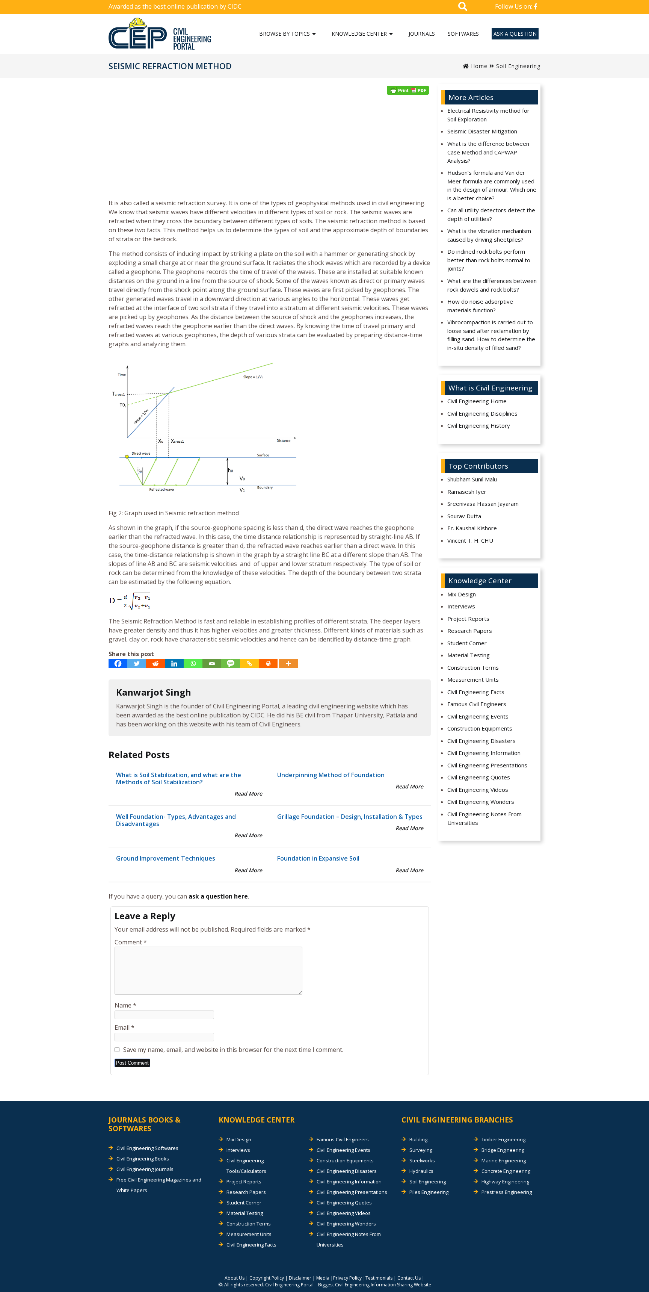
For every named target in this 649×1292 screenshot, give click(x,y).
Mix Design (461, 594)
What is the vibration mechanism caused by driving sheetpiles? (489, 235)
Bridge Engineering (502, 1150)
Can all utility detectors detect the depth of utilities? (491, 214)
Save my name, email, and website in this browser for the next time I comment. (233, 1049)
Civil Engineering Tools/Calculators (246, 1165)
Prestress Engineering (506, 1192)
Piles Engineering (428, 1192)
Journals (422, 33)
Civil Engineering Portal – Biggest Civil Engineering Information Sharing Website (348, 1284)
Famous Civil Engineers (476, 704)
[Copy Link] (249, 663)
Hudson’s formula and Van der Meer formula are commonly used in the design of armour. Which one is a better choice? (491, 185)
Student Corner (467, 643)
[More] (288, 663)
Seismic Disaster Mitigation (482, 131)
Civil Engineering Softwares (147, 1148)
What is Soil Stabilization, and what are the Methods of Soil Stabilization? (178, 778)
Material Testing (468, 655)
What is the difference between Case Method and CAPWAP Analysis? (488, 152)
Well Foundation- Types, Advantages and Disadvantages (176, 820)
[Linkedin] (174, 663)
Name (125, 1005)
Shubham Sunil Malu (472, 479)
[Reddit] (155, 663)
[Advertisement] (270, 149)
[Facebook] (118, 663)
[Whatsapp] (193, 663)
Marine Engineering (503, 1160)
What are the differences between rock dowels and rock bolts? (492, 285)
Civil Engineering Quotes (478, 777)
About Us (235, 1278)
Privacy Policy (347, 1278)
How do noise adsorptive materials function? (480, 306)
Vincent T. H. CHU (470, 540)
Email (124, 1027)
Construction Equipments (479, 728)
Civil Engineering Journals (145, 1169)
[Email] (211, 663)
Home (478, 66)
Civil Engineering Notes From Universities (484, 818)
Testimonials (378, 1278)
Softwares (463, 33)
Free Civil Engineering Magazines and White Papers (158, 1185)
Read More (248, 793)
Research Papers (469, 630)
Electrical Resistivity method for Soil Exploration (488, 115)
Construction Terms (473, 667)
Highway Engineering (505, 1181)
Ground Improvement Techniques (165, 858)
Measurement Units (473, 679)
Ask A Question (515, 33)
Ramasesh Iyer (466, 491)
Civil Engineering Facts (475, 692)
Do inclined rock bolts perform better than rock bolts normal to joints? (488, 260)
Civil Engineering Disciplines (482, 413)
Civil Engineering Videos (477, 789)
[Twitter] (136, 663)
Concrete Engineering (505, 1171)
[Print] (268, 663)
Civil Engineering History (478, 425)
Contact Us (409, 1278)
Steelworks (422, 1160)
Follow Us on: (514, 6)
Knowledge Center (359, 33)
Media (322, 1278)
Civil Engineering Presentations (487, 765)
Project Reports (468, 618)
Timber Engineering (503, 1139)
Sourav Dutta (464, 516)
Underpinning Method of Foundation (331, 775)
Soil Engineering (518, 66)
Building (418, 1139)
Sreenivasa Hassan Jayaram (483, 503)
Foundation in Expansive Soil (318, 858)
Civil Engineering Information (484, 752)
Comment (131, 942)
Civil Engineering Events (478, 716)
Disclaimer (300, 1278)
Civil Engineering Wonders (480, 801)
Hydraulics (421, 1171)
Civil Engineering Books (142, 1158)
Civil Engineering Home (477, 401)
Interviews (461, 606)
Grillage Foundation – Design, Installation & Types (350, 816)
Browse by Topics (284, 33)
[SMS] (230, 663)
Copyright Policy (266, 1278)
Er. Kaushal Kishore (472, 528)
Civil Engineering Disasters (481, 740)
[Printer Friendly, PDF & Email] (408, 90)
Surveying (420, 1150)
